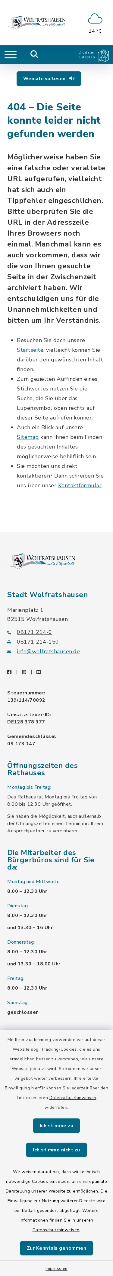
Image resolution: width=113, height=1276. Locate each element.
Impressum (56, 1268)
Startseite (30, 350)
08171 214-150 (38, 641)
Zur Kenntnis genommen (56, 1248)
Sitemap (28, 437)
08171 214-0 (34, 632)
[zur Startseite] (36, 22)
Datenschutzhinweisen (72, 1098)
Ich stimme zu (57, 1125)
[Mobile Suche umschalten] (34, 54)
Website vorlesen (45, 78)
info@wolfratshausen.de (48, 651)
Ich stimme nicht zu (56, 1150)
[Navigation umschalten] (10, 55)
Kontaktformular (80, 485)
